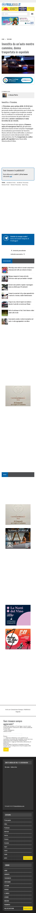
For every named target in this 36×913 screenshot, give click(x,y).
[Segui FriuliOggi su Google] (18, 80)
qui (11, 176)
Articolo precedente (19, 250)
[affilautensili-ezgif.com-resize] (18, 10)
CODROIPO (6, 874)
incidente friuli (11, 182)
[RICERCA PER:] (16, 14)
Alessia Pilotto (14, 95)
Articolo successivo (17, 254)
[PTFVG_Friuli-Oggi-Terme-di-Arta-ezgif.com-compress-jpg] (18, 548)
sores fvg (25, 185)
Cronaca (6, 839)
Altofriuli (6, 831)
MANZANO (6, 901)
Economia (6, 843)
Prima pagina (7, 820)
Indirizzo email (7, 731)
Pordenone (7, 828)
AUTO (5, 858)
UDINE (5, 870)
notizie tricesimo (16, 185)
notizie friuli (5, 185)
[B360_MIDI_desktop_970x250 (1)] (18, 24)
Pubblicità (27, 709)
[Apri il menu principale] (32, 14)
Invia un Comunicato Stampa (14, 709)
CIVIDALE (6, 889)
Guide (5, 854)
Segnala (18, 712)
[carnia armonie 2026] (18, 405)
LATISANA (6, 886)
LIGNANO (6, 897)
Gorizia (6, 835)
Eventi (5, 850)
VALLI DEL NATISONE (9, 908)
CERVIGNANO (7, 882)
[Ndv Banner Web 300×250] (18, 624)
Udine (5, 824)
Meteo (4, 474)
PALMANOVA (7, 904)
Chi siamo (7, 767)
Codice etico (14, 767)
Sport (5, 847)
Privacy (5, 736)
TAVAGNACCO (7, 878)
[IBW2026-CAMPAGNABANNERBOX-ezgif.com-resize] (18, 648)
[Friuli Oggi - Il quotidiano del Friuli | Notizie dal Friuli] (15, 4)
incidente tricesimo (22, 182)
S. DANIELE (6, 893)
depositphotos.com (19, 806)
